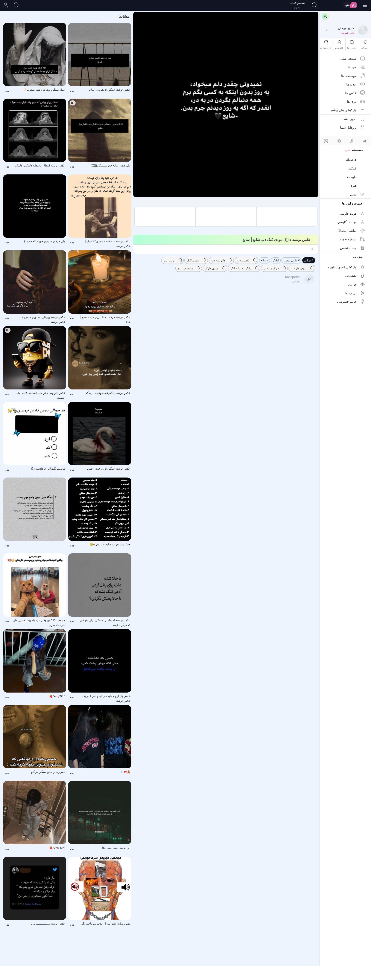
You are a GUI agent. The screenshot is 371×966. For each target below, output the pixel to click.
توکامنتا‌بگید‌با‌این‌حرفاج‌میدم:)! (48, 468)
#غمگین (308, 260)
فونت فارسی (348, 213)
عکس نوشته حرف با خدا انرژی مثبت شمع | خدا (105, 319)
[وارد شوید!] (326, 31)
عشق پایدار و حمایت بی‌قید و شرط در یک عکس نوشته (106, 698)
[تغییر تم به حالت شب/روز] (325, 16)
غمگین (352, 168)
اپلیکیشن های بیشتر (343, 110)
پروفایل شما (348, 127)
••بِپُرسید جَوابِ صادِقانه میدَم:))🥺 (110, 544)
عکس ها (351, 93)
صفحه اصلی (348, 58)
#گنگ (275, 260)
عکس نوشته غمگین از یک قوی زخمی (108, 468)
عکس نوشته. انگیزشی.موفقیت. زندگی (107, 393)
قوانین (352, 284)
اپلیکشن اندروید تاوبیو (342, 267)
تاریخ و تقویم (348, 239)
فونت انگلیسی (347, 222)
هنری (353, 185)
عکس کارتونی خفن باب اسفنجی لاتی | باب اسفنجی (40, 395)
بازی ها (352, 101)
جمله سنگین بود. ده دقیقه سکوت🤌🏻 (44, 89)
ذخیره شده (349, 119)
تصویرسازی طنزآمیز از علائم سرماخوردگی (105, 923)
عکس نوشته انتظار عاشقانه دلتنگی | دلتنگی (39, 165)
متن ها (352, 67)
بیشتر (353, 194)
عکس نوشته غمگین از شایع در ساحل (108, 89)
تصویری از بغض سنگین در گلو (48, 772)
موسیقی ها (349, 76)
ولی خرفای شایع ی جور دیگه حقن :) (44, 241)
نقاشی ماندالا (347, 231)
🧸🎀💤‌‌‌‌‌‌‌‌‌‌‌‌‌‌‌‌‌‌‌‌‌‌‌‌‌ (125, 772)
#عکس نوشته (291, 260)
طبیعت (352, 177)
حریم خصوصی (347, 301)
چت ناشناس (348, 248)
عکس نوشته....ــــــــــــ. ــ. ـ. (47, 923)
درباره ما (351, 293)
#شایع (264, 260)
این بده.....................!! (116, 847)
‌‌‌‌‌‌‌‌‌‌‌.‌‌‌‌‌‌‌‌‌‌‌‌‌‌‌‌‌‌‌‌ (64, 544)
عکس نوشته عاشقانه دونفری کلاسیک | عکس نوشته (107, 244)
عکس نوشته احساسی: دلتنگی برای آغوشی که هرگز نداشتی (105, 622)
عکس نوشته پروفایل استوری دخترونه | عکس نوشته (42, 319)
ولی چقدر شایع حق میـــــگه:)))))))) (109, 165)
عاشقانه (351, 160)
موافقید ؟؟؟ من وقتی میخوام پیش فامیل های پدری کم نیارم (39, 622)
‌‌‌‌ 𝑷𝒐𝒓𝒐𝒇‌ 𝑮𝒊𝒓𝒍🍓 (57, 696)
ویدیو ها (351, 84)
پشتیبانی (351, 276)
